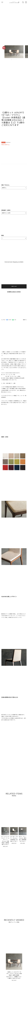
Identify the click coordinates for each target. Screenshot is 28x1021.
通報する (25, 319)
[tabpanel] (14, 51)
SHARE (9, 319)
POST (4, 319)
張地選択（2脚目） (6, 210)
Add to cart (14, 286)
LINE (15, 319)
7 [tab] (15, 59)
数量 (2, 235)
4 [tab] (13, 59)
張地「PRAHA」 (5, 185)
